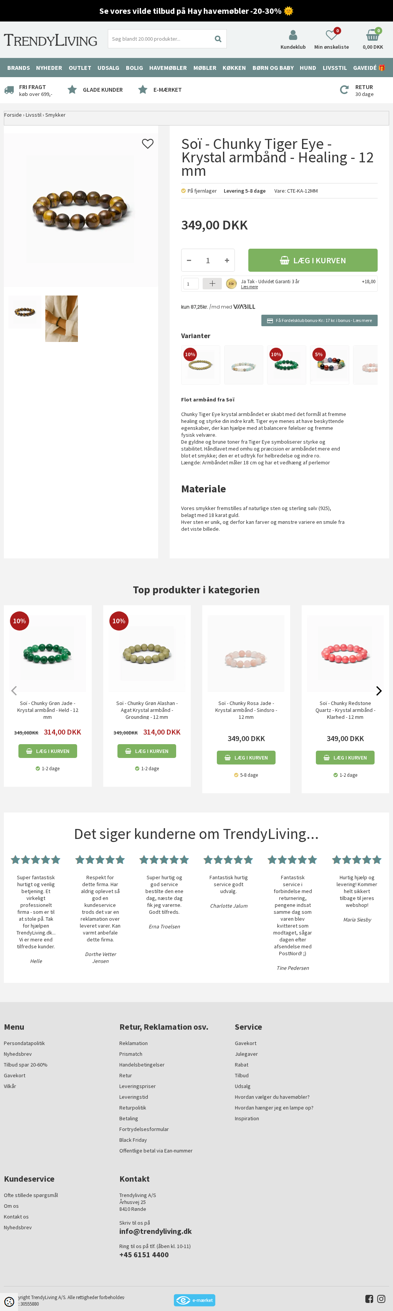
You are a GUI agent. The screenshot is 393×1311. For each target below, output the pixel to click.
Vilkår (10, 1086)
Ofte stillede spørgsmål (31, 1195)
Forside (13, 114)
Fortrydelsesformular (144, 1129)
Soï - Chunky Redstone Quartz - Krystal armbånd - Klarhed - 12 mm (345, 710)
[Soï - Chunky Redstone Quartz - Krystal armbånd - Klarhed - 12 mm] (345, 653)
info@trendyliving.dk (155, 1231)
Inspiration (247, 1118)
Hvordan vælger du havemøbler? (272, 1096)
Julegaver (246, 1053)
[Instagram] (379, 1300)
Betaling (128, 1118)
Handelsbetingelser (142, 1064)
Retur (125, 1075)
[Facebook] (367, 1300)
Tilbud (242, 1075)
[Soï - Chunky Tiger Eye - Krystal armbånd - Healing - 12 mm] (24, 319)
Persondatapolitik (24, 1043)
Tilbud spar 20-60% (26, 1064)
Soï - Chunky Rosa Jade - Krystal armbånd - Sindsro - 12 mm (246, 710)
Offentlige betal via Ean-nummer (156, 1150)
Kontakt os (16, 1216)
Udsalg (243, 1086)
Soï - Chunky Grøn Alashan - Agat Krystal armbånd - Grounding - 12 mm (147, 710)
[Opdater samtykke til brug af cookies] (9, 1302)
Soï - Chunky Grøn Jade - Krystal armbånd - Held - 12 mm (47, 710)
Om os (11, 1205)
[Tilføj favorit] (147, 145)
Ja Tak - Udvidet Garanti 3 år (270, 283)
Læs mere (362, 320)
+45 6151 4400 (144, 1254)
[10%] (201, 364)
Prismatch (130, 1053)
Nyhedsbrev (18, 1053)
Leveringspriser (137, 1086)
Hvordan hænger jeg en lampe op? (274, 1107)
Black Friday (133, 1139)
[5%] (329, 363)
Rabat (241, 1064)
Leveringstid (133, 1096)
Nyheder (49, 67)
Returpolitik (132, 1107)
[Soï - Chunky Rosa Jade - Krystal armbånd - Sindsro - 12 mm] (246, 653)
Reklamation (133, 1043)
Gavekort (14, 1075)
